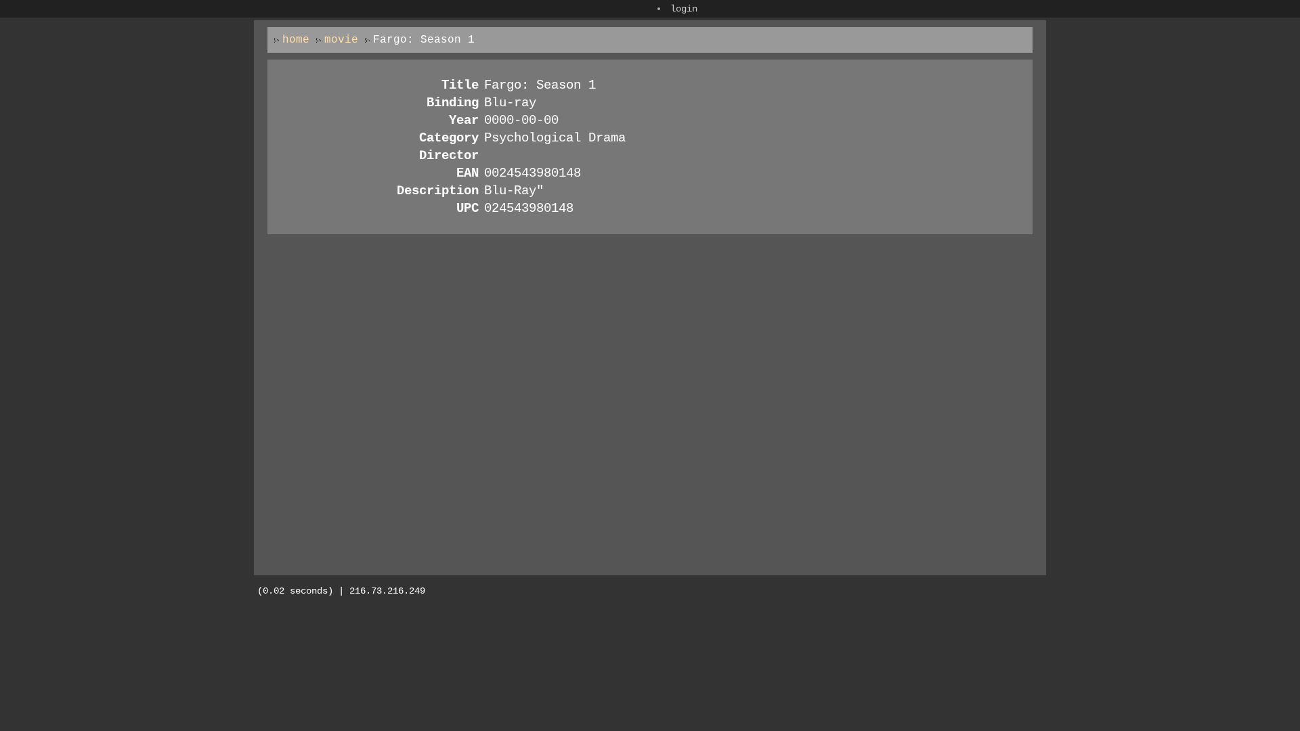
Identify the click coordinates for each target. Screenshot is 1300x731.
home (295, 40)
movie (341, 40)
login (683, 8)
